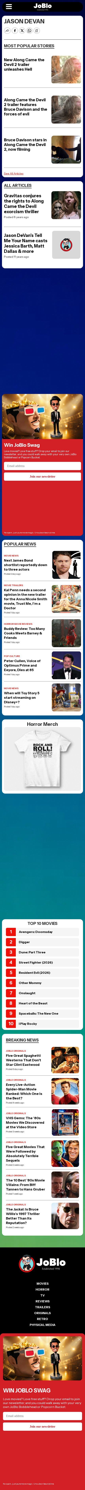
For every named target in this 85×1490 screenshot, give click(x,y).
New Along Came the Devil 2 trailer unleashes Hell (24, 65)
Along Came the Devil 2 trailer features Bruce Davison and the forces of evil (25, 107)
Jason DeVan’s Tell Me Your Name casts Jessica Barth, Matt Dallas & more (25, 243)
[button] (9, 7)
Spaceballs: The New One (38, 1013)
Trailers (42, 1307)
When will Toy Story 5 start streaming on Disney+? (21, 697)
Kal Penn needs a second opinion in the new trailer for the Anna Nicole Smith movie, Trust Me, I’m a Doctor (25, 599)
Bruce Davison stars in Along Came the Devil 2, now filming (25, 145)
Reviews (43, 1301)
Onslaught (27, 993)
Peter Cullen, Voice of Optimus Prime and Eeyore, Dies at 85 (22, 665)
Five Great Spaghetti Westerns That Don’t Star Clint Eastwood (23, 1060)
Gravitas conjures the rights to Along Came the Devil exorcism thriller (24, 203)
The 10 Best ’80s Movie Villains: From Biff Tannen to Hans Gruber (25, 1184)
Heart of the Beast (33, 1003)
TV (42, 1295)
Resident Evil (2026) (34, 973)
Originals (42, 1313)
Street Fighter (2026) (36, 962)
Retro (42, 1319)
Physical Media (43, 1325)
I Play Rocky (28, 1024)
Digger (24, 942)
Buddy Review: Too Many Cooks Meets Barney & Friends (24, 633)
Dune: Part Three (32, 952)
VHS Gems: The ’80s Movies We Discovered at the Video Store (25, 1122)
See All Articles (13, 173)
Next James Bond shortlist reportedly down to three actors (25, 564)
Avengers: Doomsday (36, 932)
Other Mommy (30, 983)
